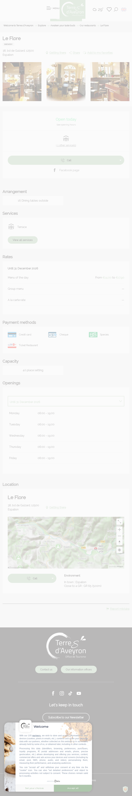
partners (36, 735)
